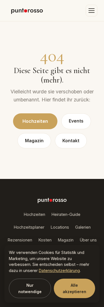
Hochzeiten (35, 121)
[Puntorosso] (27, 10)
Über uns (88, 240)
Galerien (83, 227)
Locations (59, 227)
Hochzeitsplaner (29, 227)
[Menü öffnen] (91, 10)
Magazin (34, 140)
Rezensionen (19, 240)
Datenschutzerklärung (59, 270)
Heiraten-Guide (65, 214)
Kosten (45, 240)
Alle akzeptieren (74, 288)
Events (76, 121)
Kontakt (70, 140)
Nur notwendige (30, 288)
